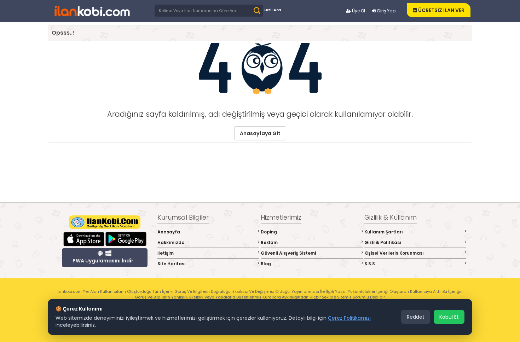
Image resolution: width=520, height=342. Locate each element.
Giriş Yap (385, 11)
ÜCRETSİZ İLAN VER (440, 10)
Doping (269, 232)
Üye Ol (358, 11)
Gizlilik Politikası (382, 242)
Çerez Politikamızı (349, 317)
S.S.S (369, 264)
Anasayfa (168, 232)
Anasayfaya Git (260, 133)
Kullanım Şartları (383, 232)
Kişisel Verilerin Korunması (394, 253)
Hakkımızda (171, 242)
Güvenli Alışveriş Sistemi (288, 253)
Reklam (269, 242)
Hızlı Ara (272, 10)
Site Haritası (171, 264)
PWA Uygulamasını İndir (103, 260)
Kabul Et (449, 316)
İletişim (165, 253)
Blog (266, 264)
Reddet (415, 316)
